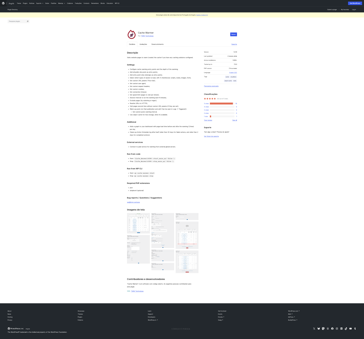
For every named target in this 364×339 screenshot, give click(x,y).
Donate (221, 317)
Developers (151, 317)
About (9, 311)
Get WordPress (355, 3)
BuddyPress (292, 320)
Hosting (10, 317)
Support (150, 314)
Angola (28, 329)
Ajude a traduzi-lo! (202, 15)
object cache (228, 80)
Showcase (81, 311)
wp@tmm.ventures (133, 202)
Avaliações (143, 44)
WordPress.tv (153, 320)
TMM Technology (147, 36)
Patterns (80, 320)
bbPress (291, 317)
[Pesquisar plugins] (28, 21)
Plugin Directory (13, 9)
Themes (80, 314)
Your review (208, 120)
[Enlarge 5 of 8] (172, 265)
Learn (149, 311)
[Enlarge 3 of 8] (172, 216)
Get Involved (222, 311)
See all (234, 120)
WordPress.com (294, 311)
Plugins (80, 317)
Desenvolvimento (157, 44)
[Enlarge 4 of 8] (172, 252)
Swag (220, 320)
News (9, 314)
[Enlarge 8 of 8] (196, 253)
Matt (290, 314)
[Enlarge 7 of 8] (196, 224)
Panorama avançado (211, 86)
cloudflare (233, 77)
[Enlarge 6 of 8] (196, 216)
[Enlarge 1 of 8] (147, 216)
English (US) (233, 72)
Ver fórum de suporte (211, 136)
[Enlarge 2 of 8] (147, 238)
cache (227, 77)
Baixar (233, 34)
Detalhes (132, 44)
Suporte (234, 44)
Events (220, 314)
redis (234, 80)
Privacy (10, 320)
